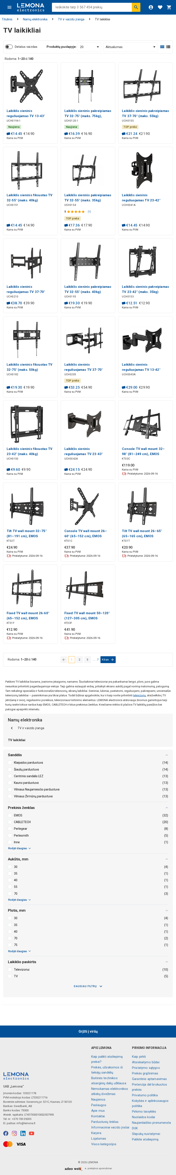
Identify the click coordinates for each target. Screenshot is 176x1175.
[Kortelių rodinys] (162, 47)
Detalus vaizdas (26, 47)
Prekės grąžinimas (145, 1073)
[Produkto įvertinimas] (76, 211)
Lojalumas (98, 1138)
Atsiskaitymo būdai (145, 1062)
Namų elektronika (35, 19)
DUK (135, 1128)
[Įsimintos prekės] (160, 7)
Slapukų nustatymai (146, 1134)
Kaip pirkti (139, 1057)
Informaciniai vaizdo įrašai (110, 1127)
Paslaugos (98, 1105)
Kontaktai (98, 1116)
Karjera (96, 1133)
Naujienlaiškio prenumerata (151, 1123)
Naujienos (98, 1099)
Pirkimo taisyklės (144, 1111)
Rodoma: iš (19, 58)
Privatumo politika (145, 1095)
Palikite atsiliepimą (145, 1139)
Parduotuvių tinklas (104, 1122)
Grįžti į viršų (88, 1031)
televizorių (139, 695)
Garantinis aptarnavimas (149, 1079)
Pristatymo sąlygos (146, 1068)
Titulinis (7, 19)
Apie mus (98, 1111)
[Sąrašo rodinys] (168, 47)
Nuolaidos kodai (143, 1117)
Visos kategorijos (104, 1144)
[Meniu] (9, 7)
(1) (89, 211)
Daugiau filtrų (85, 986)
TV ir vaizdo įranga (71, 19)
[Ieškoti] (136, 7)
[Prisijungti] (151, 7)
